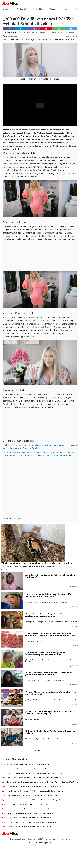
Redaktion (31, 839)
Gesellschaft (21, 9)
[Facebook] (9, 28)
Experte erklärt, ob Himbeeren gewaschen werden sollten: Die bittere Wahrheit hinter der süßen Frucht (42, 782)
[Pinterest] (46, 28)
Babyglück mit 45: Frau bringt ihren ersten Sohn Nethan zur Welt (29, 818)
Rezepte (53, 9)
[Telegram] (21, 28)
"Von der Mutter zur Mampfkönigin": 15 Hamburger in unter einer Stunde (32, 795)
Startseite (5, 9)
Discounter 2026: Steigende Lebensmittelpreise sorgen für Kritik (29, 826)
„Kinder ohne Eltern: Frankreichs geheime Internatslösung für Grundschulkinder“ (34, 786)
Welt (77, 9)
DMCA (40, 839)
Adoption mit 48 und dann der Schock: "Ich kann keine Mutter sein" (30, 769)
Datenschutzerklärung (17, 839)
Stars (66, 9)
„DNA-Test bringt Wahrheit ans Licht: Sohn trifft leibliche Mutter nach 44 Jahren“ (35, 773)
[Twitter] (71, 28)
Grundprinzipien (51, 839)
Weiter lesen (40, 751)
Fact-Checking (65, 839)
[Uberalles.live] (9, 3)
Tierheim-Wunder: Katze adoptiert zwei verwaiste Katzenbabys (28, 764)
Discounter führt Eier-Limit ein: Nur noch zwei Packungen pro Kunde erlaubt (33, 822)
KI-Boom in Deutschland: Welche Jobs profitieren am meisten (28, 804)
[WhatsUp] (58, 28)
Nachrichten (38, 9)
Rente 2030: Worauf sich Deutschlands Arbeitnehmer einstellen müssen (31, 809)
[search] (77, 3)
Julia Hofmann (13, 36)
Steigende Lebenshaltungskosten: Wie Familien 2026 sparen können (30, 813)
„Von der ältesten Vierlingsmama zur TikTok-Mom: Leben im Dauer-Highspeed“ (33, 800)
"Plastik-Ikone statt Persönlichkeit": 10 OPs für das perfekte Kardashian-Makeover (35, 791)
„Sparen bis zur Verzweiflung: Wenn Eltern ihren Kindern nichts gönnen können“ (34, 777)
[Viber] (34, 28)
